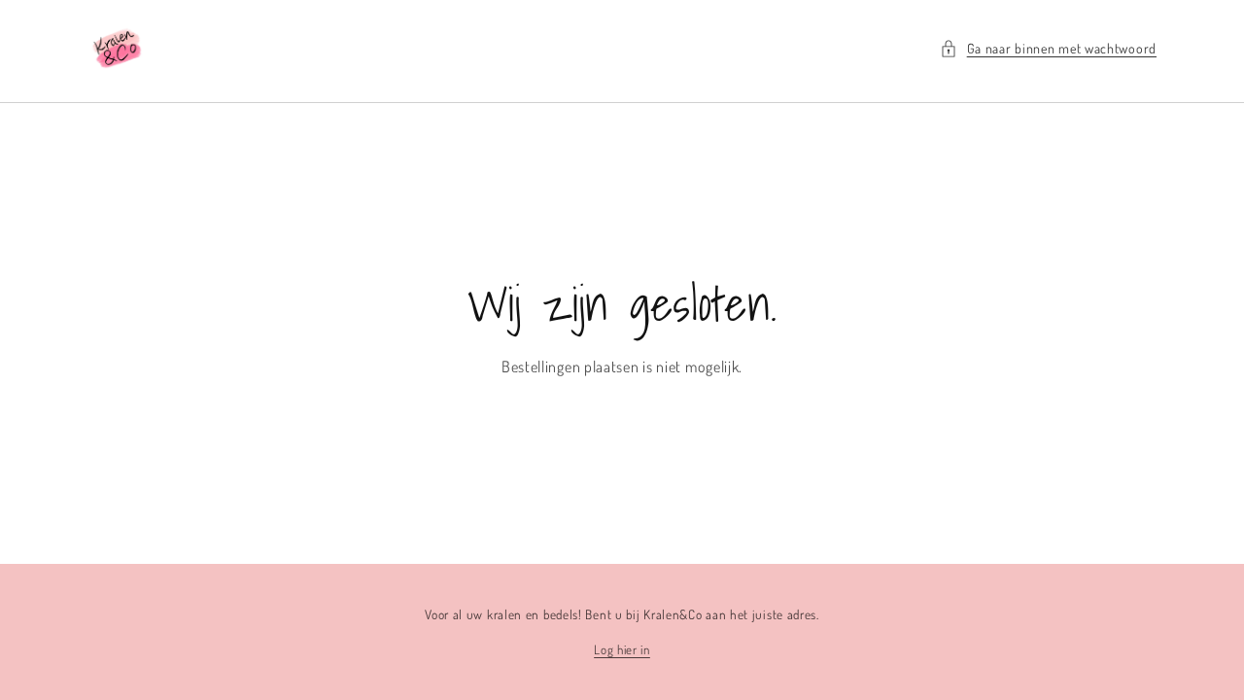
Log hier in (622, 649)
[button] (1048, 48)
